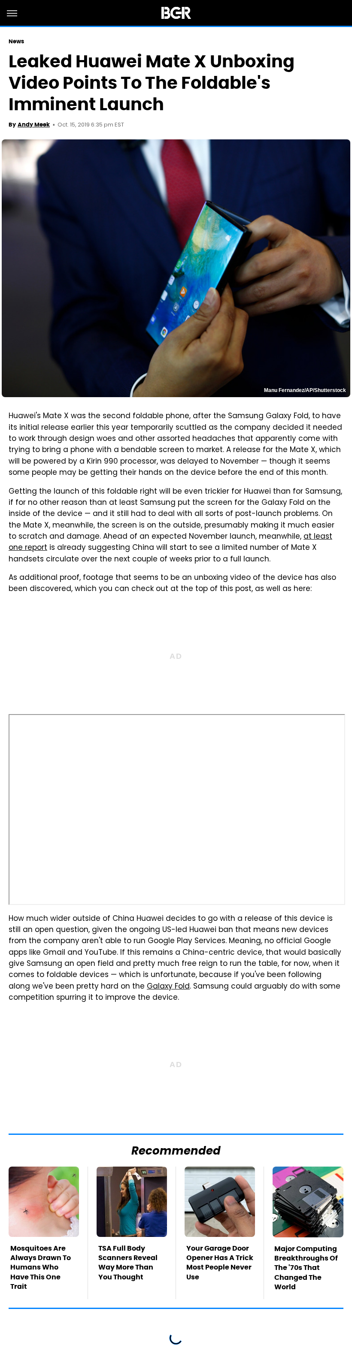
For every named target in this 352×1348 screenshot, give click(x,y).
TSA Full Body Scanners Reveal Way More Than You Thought (128, 1263)
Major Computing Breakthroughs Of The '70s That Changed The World (306, 1268)
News (16, 41)
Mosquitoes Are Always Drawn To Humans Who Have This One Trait (40, 1267)
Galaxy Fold (168, 987)
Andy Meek (34, 124)
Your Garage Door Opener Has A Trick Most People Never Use (219, 1263)
